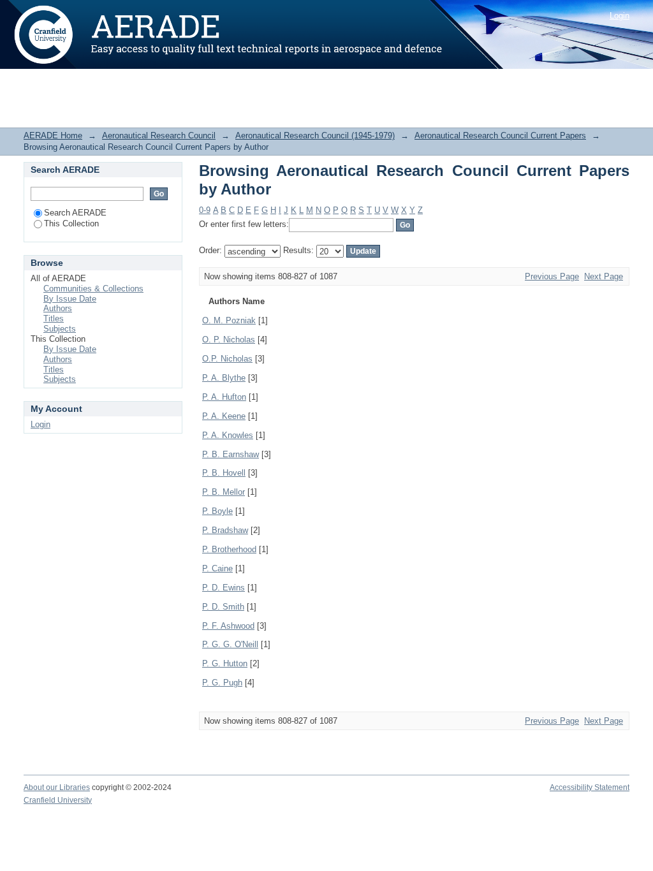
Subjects (59, 328)
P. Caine (217, 568)
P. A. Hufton (224, 397)
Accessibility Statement (589, 787)
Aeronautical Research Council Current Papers (500, 135)
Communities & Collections (93, 288)
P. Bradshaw (225, 530)
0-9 (204, 210)
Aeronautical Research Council (159, 135)
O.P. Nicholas (227, 358)
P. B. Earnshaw (230, 454)
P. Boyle (217, 511)
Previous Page (552, 276)
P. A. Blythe (224, 378)
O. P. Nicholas (228, 339)
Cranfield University (58, 800)
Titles (53, 318)
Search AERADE (75, 212)
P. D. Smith (223, 606)
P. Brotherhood (229, 549)
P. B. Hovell (224, 473)
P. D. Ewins (223, 587)
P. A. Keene (224, 416)
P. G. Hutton (224, 663)
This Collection (71, 223)
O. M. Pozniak (229, 320)
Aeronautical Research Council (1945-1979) (315, 135)
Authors (57, 308)
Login (619, 15)
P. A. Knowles (227, 435)
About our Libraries (57, 787)
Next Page (603, 276)
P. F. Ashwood (228, 626)
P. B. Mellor (223, 492)
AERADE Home (53, 135)
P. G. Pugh (222, 682)
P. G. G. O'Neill (230, 644)
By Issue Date (69, 299)
